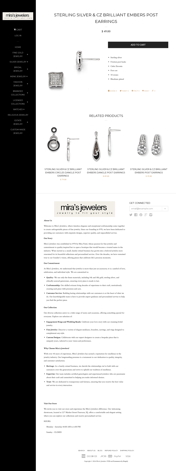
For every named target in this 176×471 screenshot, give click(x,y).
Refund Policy (111, 450)
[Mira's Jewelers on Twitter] (130, 215)
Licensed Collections (18, 102)
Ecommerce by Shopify (120, 461)
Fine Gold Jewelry (17, 54)
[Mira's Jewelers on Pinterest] (141, 215)
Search (81, 450)
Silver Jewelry (18, 62)
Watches (18, 109)
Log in (18, 35)
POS (108, 461)
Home (18, 47)
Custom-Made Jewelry (18, 131)
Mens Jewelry (18, 76)
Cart (19, 30)
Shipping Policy (127, 450)
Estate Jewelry (18, 122)
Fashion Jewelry (18, 84)
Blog (100, 450)
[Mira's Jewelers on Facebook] (135, 215)
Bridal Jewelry (18, 69)
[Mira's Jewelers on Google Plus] (145, 215)
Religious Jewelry (18, 115)
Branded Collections (18, 93)
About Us (91, 450)
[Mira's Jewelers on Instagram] (150, 215)
